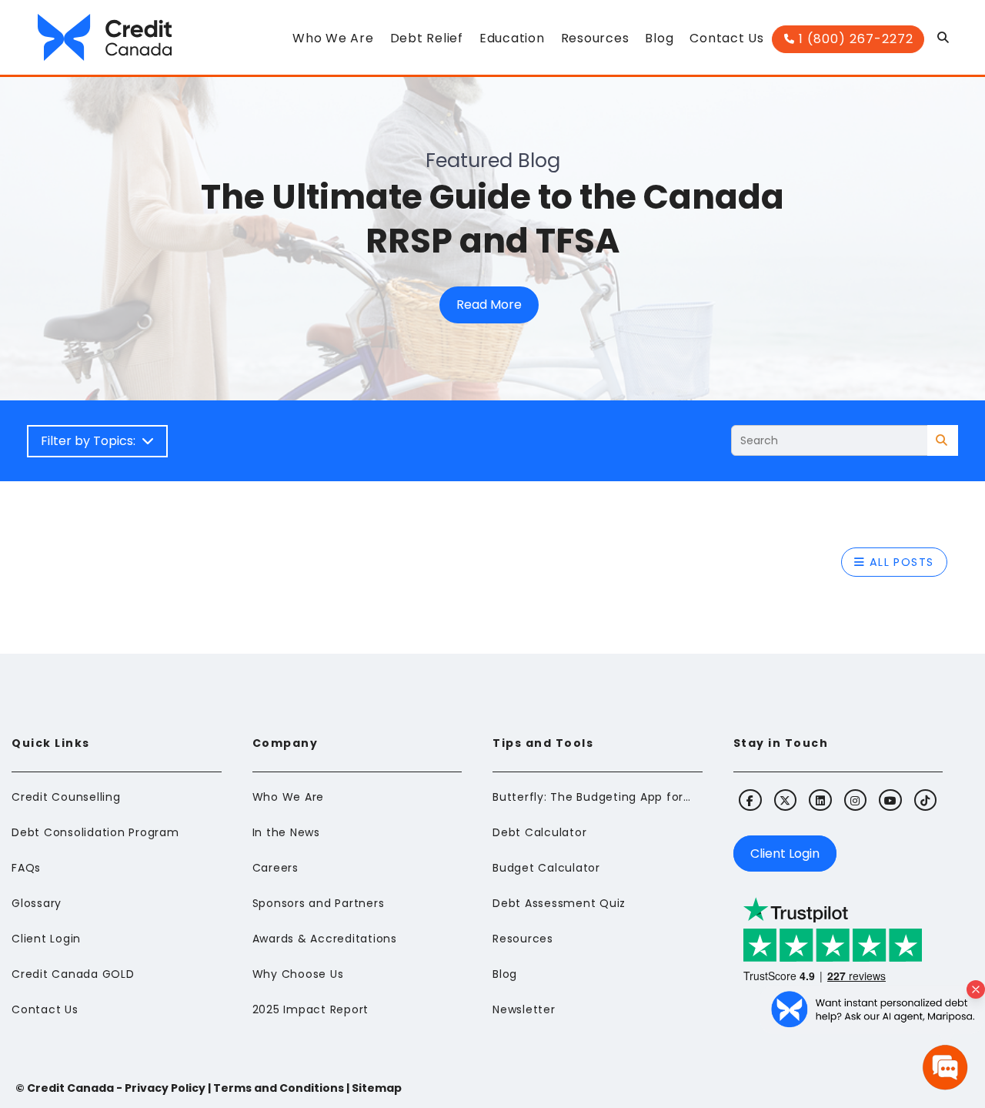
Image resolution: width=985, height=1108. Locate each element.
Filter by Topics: (91, 441)
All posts (899, 562)
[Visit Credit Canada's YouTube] (890, 800)
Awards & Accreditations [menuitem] (324, 938)
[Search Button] (944, 41)
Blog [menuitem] (504, 974)
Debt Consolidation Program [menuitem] (95, 832)
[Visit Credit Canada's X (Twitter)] (785, 800)
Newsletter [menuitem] (524, 1009)
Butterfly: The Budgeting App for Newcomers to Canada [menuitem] (592, 797)
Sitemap (377, 1088)
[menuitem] (333, 43)
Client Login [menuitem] (46, 938)
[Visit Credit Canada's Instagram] (855, 800)
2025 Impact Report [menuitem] (310, 1009)
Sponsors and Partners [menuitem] (318, 903)
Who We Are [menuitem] (288, 797)
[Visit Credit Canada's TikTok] (925, 800)
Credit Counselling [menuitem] (66, 797)
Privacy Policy (165, 1088)
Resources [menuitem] (522, 938)
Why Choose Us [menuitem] (298, 974)
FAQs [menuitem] (26, 867)
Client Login (785, 853)
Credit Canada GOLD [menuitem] (73, 974)
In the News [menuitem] (286, 832)
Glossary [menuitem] (37, 903)
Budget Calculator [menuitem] (546, 867)
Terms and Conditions (278, 1088)
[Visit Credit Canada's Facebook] (750, 800)
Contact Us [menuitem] (45, 1009)
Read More (489, 304)
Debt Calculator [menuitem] (539, 832)
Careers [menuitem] (275, 867)
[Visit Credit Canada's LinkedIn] (820, 800)
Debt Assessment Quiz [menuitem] (559, 903)
